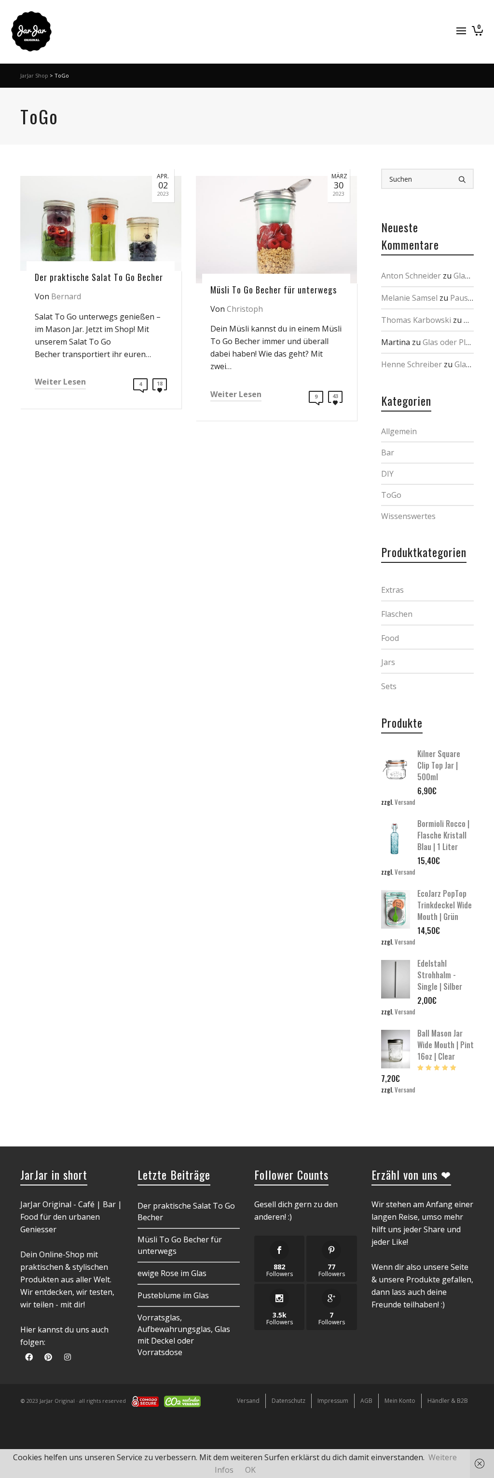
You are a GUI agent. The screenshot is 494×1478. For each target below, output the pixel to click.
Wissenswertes (408, 516)
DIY (387, 473)
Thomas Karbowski (416, 320)
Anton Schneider (411, 275)
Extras (392, 590)
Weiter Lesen (60, 381)
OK (250, 1470)
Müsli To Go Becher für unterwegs (179, 1245)
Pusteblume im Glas (173, 1295)
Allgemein (399, 431)
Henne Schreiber (411, 364)
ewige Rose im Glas (171, 1273)
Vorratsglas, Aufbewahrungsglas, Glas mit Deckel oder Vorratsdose (183, 1335)
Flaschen (396, 614)
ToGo (391, 495)
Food (390, 638)
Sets (389, 686)
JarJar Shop (34, 75)
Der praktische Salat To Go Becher (186, 1211)
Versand (405, 802)
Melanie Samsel (409, 298)
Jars (388, 662)
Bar (387, 452)
